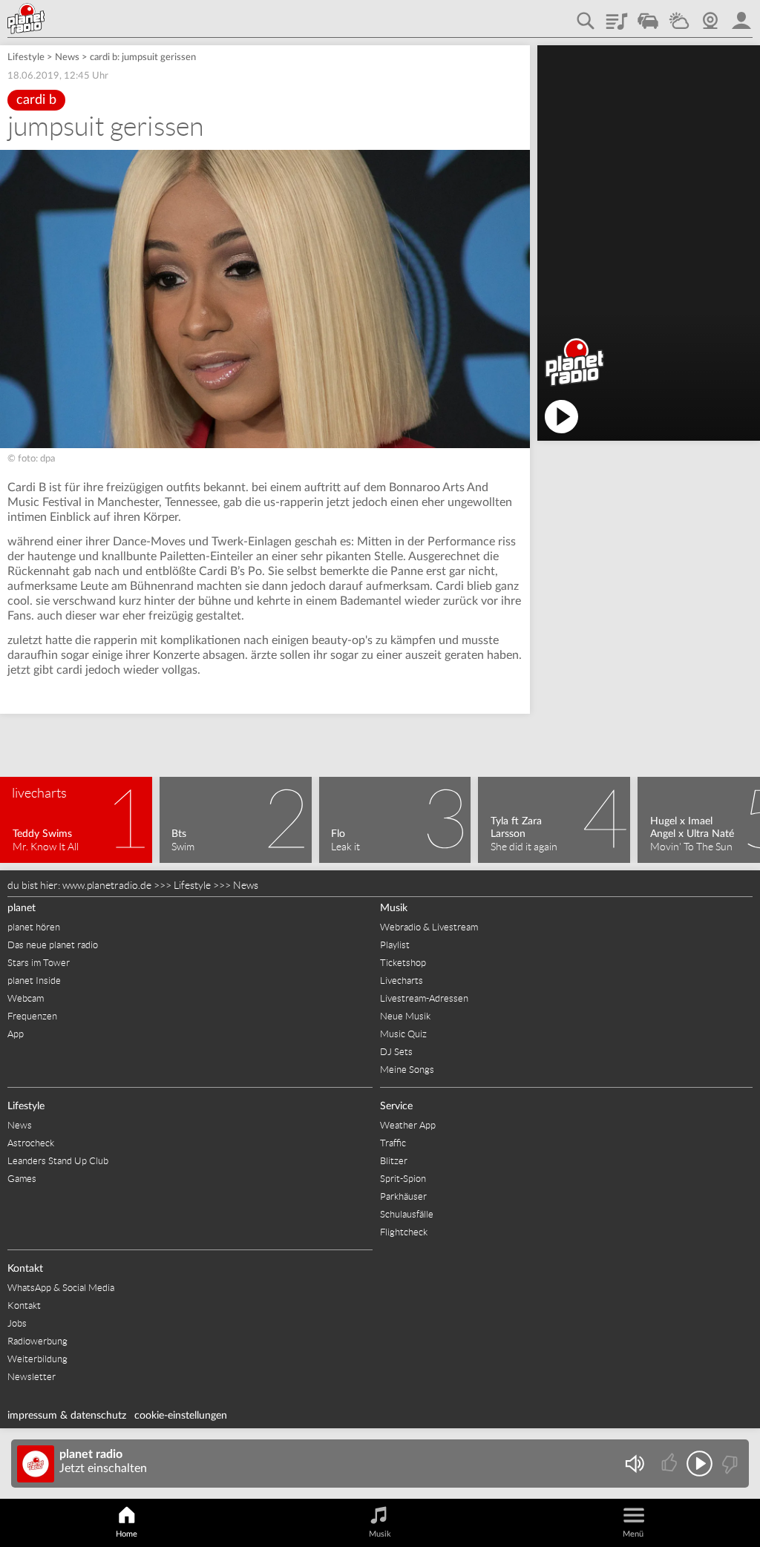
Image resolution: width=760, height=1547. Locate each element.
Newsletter (31, 1376)
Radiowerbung (37, 1341)
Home (126, 1534)
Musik (393, 908)
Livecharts (401, 980)
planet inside (741, 16)
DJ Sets (396, 1051)
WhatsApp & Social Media (60, 1287)
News (67, 57)
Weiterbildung (37, 1358)
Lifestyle (26, 57)
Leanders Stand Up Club (57, 1160)
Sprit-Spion (403, 1178)
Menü (633, 1534)
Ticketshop (403, 962)
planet (21, 908)
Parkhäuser (403, 1196)
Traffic (648, 16)
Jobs (17, 1323)
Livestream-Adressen (424, 998)
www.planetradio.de (106, 885)
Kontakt (25, 1269)
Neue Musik (405, 1016)
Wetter (679, 16)
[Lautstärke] (634, 1464)
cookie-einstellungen (180, 1415)
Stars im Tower (38, 962)
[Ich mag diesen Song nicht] (728, 1464)
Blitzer (393, 1160)
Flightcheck (404, 1232)
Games (21, 1178)
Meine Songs (407, 1069)
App (15, 1033)
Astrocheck (30, 1143)
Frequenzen (32, 1016)
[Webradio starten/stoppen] (699, 1464)
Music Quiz (403, 1033)
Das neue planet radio (52, 944)
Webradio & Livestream (429, 927)
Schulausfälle (406, 1214)
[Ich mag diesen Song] (671, 1464)
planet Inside (34, 980)
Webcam (710, 16)
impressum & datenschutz (66, 1415)
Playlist (617, 16)
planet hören (33, 927)
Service (396, 1106)
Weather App (408, 1125)
